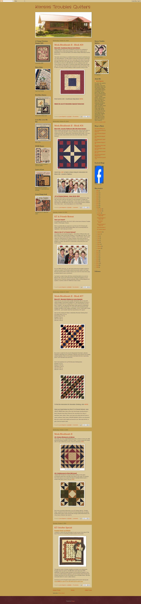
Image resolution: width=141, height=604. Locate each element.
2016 (97, 253)
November (99, 210)
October (99, 213)
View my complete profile (100, 122)
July (98, 236)
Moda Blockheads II (63, 433)
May (98, 240)
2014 (97, 257)
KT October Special (63, 527)
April (98, 242)
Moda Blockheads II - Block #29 (68, 44)
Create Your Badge (98, 184)
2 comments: (76, 207)
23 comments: (76, 585)
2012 (97, 261)
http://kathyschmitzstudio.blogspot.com (100, 146)
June (98, 238)
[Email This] (83, 116)
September (99, 232)
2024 (97, 194)
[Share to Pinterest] (89, 116)
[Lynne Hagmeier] (99, 183)
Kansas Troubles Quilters (62, 7)
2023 (97, 197)
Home (72, 590)
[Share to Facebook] (88, 116)
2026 (97, 190)
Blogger (73, 601)
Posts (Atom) (61, 593)
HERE (81, 99)
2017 (97, 250)
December (99, 208)
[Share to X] (86, 116)
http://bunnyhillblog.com (100, 128)
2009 (97, 267)
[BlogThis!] (85, 116)
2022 (97, 199)
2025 (97, 193)
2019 (97, 205)
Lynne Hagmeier (100, 81)
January (99, 248)
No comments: (76, 287)
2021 (97, 201)
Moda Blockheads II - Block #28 (68, 125)
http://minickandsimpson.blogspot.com (100, 155)
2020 (97, 203)
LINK (62, 172)
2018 (97, 207)
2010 (97, 265)
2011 (97, 263)
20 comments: (76, 116)
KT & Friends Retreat (64, 216)
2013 (97, 259)
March (98, 244)
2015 (97, 255)
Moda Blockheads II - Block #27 (68, 295)
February (99, 246)
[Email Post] (81, 116)
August (99, 234)
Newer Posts (56, 590)
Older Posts (88, 590)
